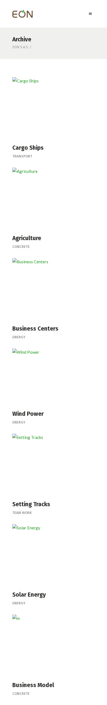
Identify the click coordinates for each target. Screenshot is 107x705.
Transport (22, 156)
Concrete (21, 247)
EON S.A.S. (20, 47)
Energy (19, 337)
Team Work (22, 513)
